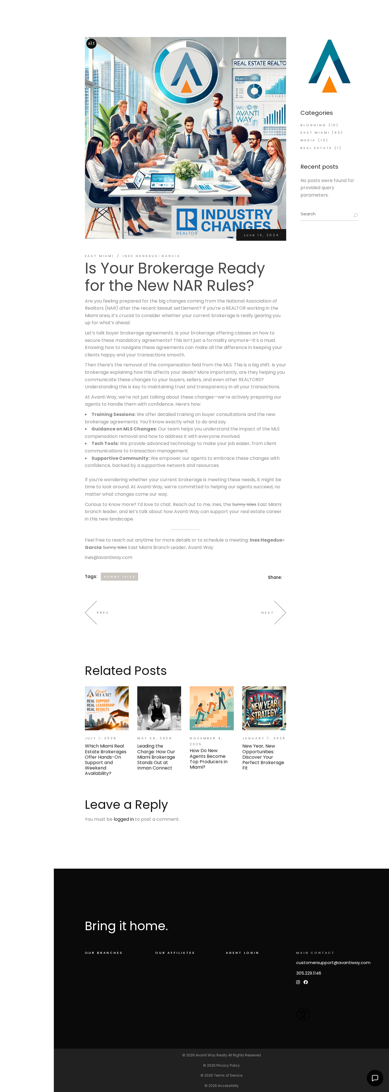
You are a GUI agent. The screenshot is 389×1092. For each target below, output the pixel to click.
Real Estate (316, 148)
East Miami (99, 256)
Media (308, 140)
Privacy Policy (228, 1065)
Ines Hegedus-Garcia (152, 256)
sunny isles (120, 576)
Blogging (313, 125)
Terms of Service (228, 1075)
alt (91, 43)
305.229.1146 (308, 973)
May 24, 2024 (154, 738)
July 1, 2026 (101, 738)
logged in (124, 819)
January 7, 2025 (264, 738)
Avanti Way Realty (211, 1055)
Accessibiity (228, 1085)
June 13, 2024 (261, 235)
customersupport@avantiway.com (333, 963)
